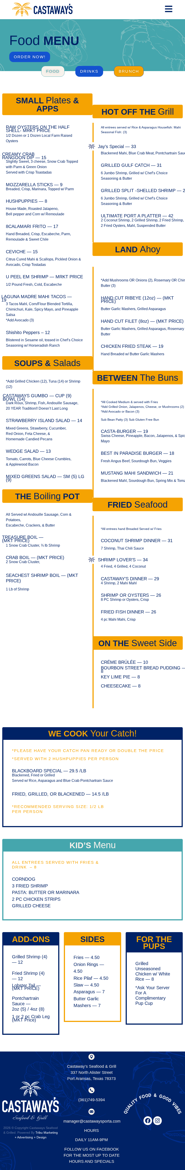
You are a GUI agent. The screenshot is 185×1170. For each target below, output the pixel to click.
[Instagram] (157, 1120)
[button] (53, 71)
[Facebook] (147, 1120)
